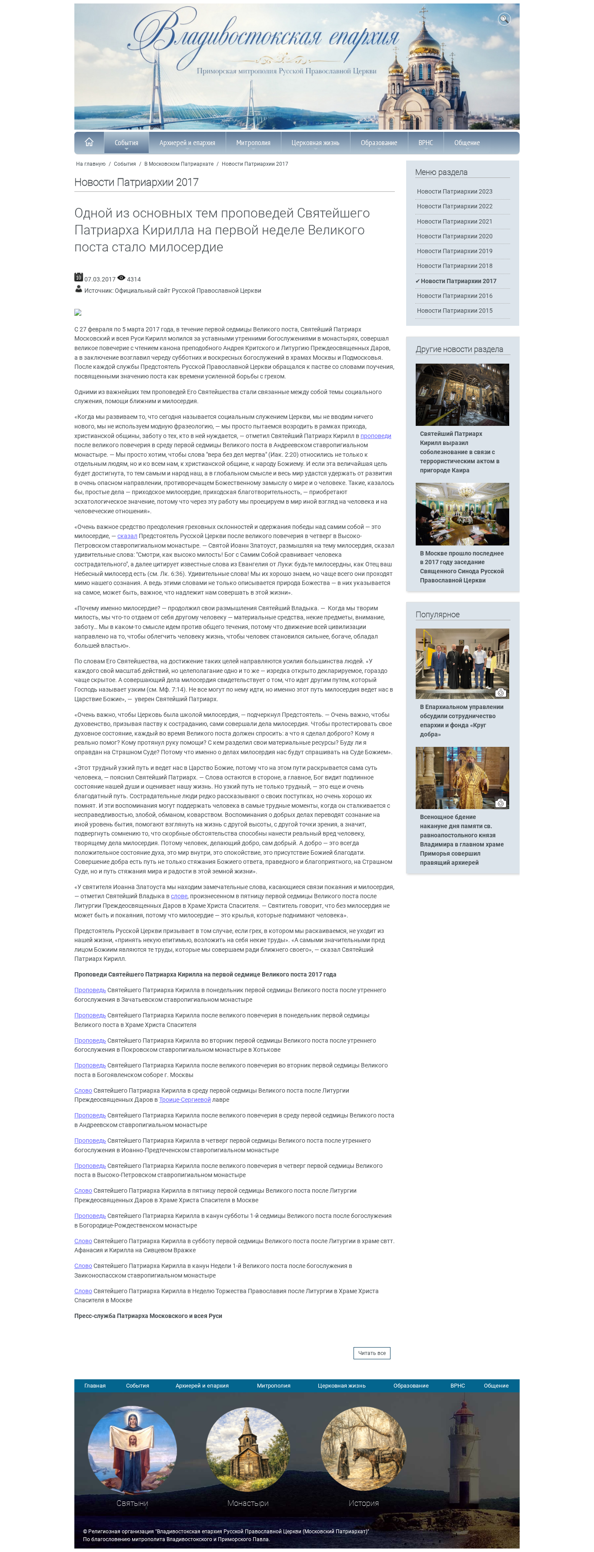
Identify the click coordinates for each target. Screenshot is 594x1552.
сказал (127, 536)
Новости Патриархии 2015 (455, 310)
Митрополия (253, 142)
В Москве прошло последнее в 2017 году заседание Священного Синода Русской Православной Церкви (462, 567)
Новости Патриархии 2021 (455, 221)
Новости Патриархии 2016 (455, 296)
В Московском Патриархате (179, 164)
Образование (379, 142)
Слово (83, 1090)
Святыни (132, 1503)
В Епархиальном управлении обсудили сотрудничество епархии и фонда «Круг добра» (462, 720)
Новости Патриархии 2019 (455, 251)
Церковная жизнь (316, 142)
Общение (467, 142)
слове (179, 896)
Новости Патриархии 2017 (255, 164)
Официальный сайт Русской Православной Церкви (188, 290)
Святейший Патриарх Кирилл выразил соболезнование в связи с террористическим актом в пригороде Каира (460, 452)
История (364, 1503)
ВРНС (426, 142)
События (126, 142)
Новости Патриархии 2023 (455, 191)
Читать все (372, 1353)
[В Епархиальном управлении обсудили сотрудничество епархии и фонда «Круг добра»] (462, 697)
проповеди (375, 436)
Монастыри (248, 1503)
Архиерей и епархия (187, 142)
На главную (91, 164)
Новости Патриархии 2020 (455, 236)
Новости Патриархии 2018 (455, 266)
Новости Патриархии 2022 (455, 206)
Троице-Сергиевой (185, 1100)
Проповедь (90, 990)
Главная (95, 1385)
